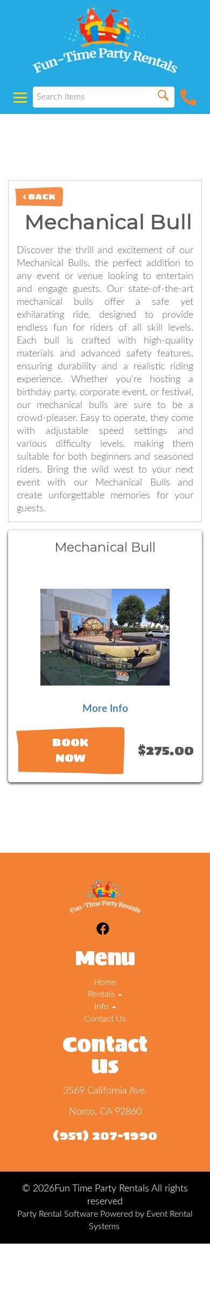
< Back (39, 196)
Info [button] (102, 1006)
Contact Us (105, 1019)
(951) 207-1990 (105, 1135)
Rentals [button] (102, 994)
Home (105, 982)
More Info (105, 709)
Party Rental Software (57, 1214)
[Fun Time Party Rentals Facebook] (102, 930)
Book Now (70, 750)
